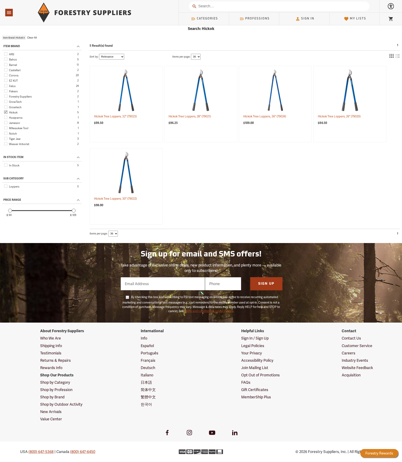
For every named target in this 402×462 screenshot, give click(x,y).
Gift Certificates (254, 389)
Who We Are (50, 338)
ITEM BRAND (11, 46)
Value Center (51, 419)
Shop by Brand (52, 397)
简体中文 (148, 389)
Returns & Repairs (55, 360)
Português (149, 353)
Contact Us (351, 338)
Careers (348, 353)
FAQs (245, 382)
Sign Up (266, 284)
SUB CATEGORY (13, 178)
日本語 (146, 382)
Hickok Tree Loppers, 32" (115, 116)
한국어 (146, 404)
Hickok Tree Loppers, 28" (190, 116)
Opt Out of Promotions (260, 375)
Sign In (307, 18)
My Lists (358, 18)
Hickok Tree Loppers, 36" (264, 116)
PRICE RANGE (12, 200)
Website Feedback (357, 367)
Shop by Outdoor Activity (61, 404)
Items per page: (181, 56)
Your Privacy (251, 353)
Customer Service (357, 345)
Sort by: (94, 56)
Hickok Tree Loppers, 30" (115, 199)
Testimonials (50, 353)
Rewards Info (51, 367)
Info (144, 338)
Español (147, 345)
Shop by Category (55, 382)
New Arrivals (51, 411)
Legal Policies (252, 345)
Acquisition (351, 375)
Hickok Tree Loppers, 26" (339, 116)
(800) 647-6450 (82, 451)
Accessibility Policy (257, 360)
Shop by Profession (56, 389)
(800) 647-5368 (41, 451)
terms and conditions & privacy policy (208, 311)
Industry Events (355, 360)
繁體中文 (148, 397)
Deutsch (148, 367)
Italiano (147, 375)
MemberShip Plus (256, 397)
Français (148, 360)
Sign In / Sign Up (255, 338)
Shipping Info (51, 345)
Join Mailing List (254, 367)
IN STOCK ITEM (13, 157)
